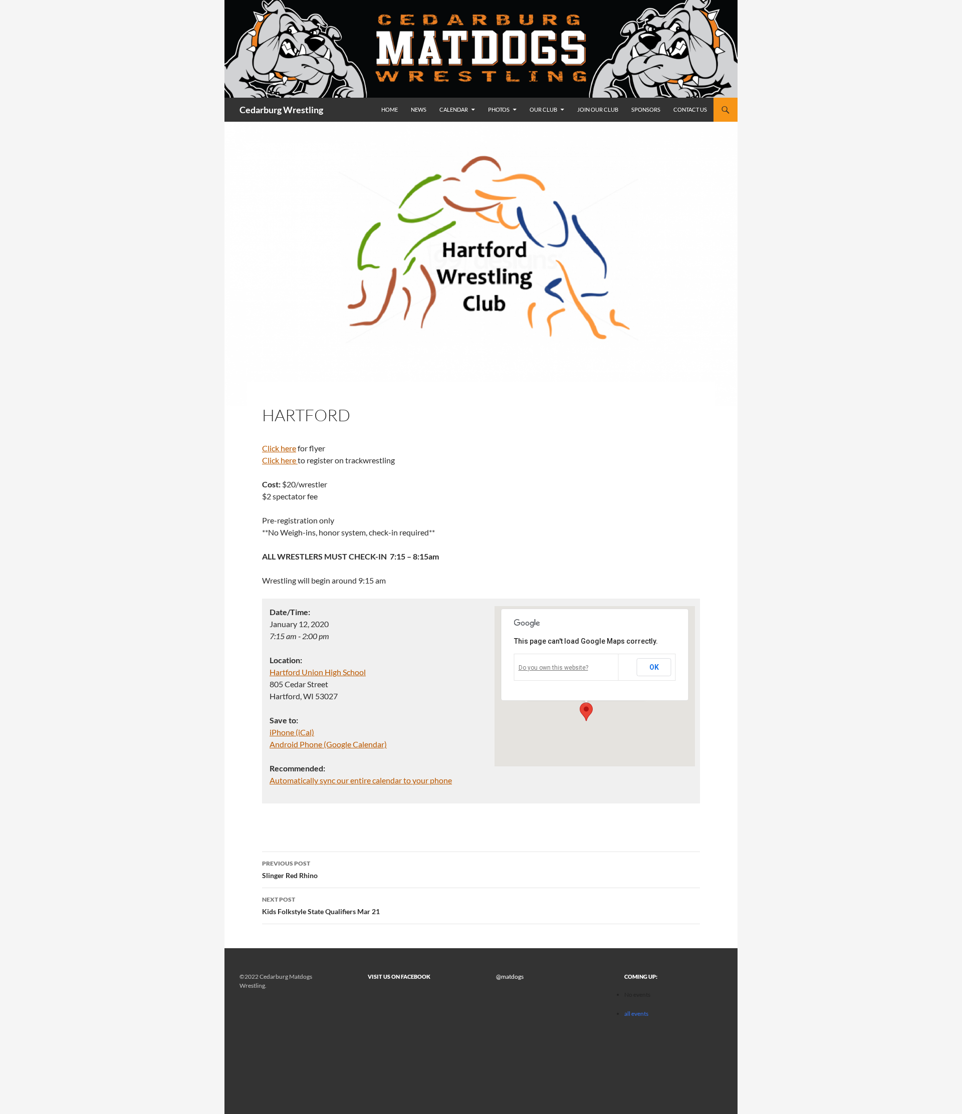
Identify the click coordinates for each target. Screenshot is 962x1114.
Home (389, 109)
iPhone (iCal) (292, 732)
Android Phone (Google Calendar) (328, 744)
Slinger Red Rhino (290, 870)
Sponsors (645, 109)
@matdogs (510, 976)
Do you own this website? (553, 667)
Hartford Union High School (318, 672)
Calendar (453, 109)
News (418, 109)
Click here (279, 448)
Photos (499, 109)
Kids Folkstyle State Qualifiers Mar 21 (321, 906)
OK (654, 667)
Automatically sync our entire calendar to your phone (361, 780)
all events (636, 1013)
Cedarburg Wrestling (281, 109)
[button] (586, 711)
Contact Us (690, 109)
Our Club (543, 109)
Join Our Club (597, 109)
